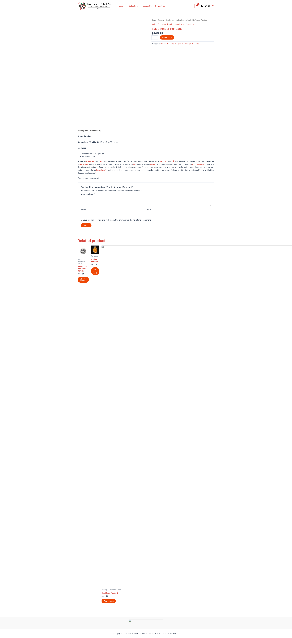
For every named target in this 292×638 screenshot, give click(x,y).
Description (83, 130)
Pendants (190, 24)
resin (101, 161)
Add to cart (167, 37)
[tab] (83, 130)
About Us (147, 6)
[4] (96, 172)
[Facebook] (202, 6)
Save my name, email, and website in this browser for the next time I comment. (117, 220)
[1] (173, 161)
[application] (124, 5)
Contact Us (160, 6)
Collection (133, 6)
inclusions (100, 170)
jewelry (153, 164)
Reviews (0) (95, 130)
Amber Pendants (182, 20)
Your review (88, 194)
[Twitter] (206, 6)
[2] (134, 164)
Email (150, 209)
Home (120, 6)
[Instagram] (209, 6)
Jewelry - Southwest (166, 20)
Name (84, 209)
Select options (83, 280)
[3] (106, 169)
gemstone (83, 164)
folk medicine (198, 164)
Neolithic (163, 161)
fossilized (90, 161)
